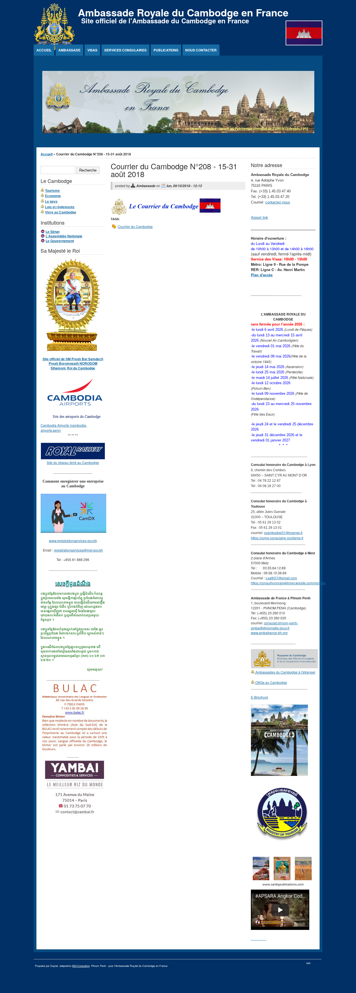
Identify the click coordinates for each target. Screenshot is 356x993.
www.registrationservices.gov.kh (73, 540)
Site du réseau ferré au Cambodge (73, 462)
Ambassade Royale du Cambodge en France (183, 12)
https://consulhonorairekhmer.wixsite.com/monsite (288, 582)
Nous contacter (201, 50)
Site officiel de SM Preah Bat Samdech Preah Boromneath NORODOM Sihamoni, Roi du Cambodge (73, 363)
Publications (166, 50)
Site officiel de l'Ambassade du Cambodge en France (165, 20)
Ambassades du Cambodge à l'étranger (284, 672)
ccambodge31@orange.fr (283, 532)
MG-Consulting (81, 966)
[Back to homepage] (54, 48)
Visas (92, 50)
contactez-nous (277, 202)
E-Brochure (259, 697)
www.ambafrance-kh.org (269, 632)
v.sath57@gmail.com (281, 577)
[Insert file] (166, 214)
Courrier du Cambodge (135, 226)
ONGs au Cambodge (270, 682)
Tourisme (52, 191)
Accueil (43, 50)
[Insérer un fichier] (76, 420)
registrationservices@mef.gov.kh (78, 550)
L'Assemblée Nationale (64, 236)
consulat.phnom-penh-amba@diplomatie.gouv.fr (274, 625)
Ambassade (69, 50)
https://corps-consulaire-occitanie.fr (277, 537)
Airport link (259, 217)
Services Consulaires (125, 50)
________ (258, 938)
